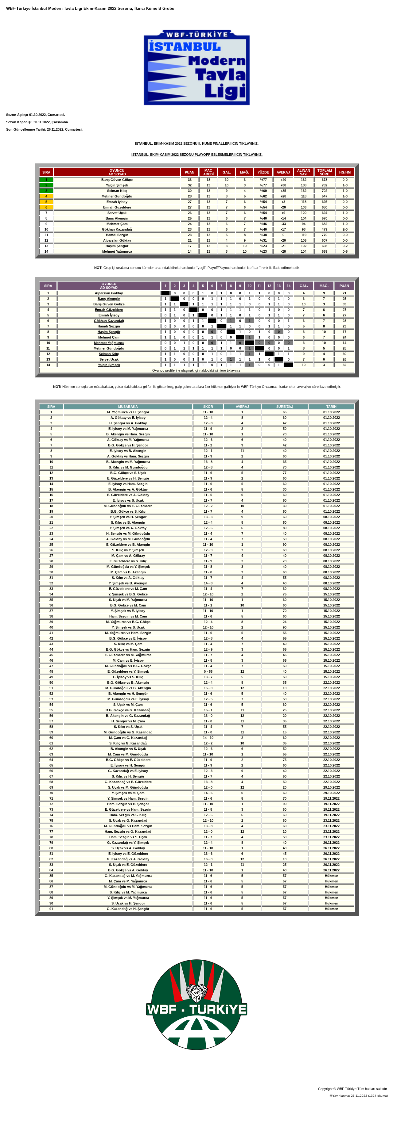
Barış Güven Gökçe (109, 304)
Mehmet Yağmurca (109, 343)
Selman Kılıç (109, 354)
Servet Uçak (109, 359)
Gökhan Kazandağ (109, 321)
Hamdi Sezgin (109, 326)
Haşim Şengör (109, 332)
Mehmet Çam (108, 337)
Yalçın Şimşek (109, 365)
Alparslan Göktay (109, 293)
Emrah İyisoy (109, 315)
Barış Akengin (109, 298)
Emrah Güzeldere (109, 310)
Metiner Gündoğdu (109, 348)
